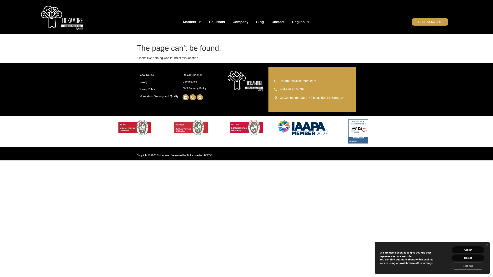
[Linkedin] (186, 97)
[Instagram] (193, 97)
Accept (468, 250)
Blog (260, 22)
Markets (189, 22)
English (298, 22)
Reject (468, 258)
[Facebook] (200, 97)
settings (428, 263)
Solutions (217, 22)
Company (240, 22)
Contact (278, 22)
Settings (468, 266)
